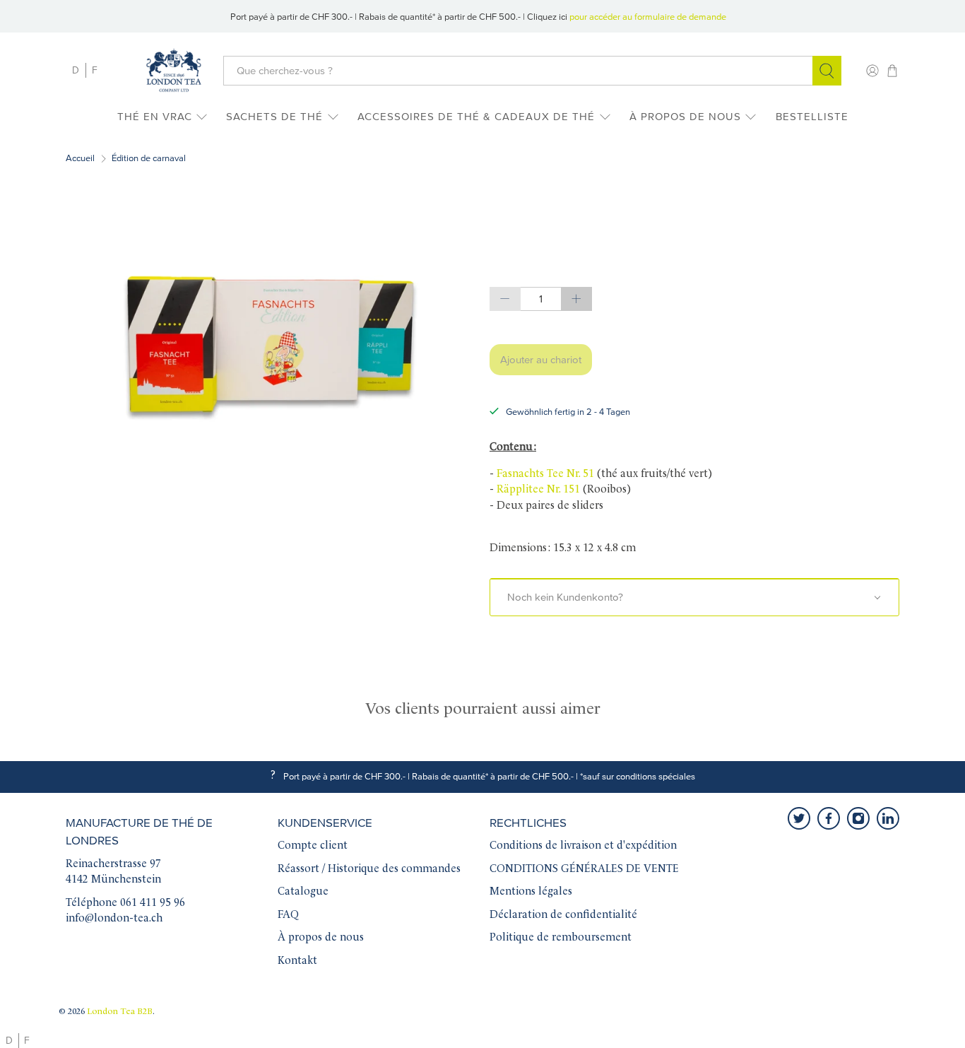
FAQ (288, 915)
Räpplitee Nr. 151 (538, 490)
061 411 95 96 (152, 903)
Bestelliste (812, 116)
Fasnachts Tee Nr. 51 (545, 474)
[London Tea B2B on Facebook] (828, 818)
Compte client (313, 846)
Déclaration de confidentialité (563, 915)
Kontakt (297, 961)
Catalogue (303, 892)
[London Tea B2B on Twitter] (799, 818)
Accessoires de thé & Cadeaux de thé (476, 116)
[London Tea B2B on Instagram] (858, 818)
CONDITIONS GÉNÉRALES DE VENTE (584, 869)
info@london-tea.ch (114, 919)
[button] (694, 597)
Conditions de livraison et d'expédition (583, 846)
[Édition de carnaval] (270, 344)
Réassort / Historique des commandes (369, 869)
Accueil (80, 158)
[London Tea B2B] (174, 70)
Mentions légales (531, 892)
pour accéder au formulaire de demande (647, 17)
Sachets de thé (274, 116)
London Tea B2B (120, 1012)
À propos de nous (685, 116)
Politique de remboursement (561, 938)
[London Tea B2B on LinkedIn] (888, 818)
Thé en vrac (154, 116)
